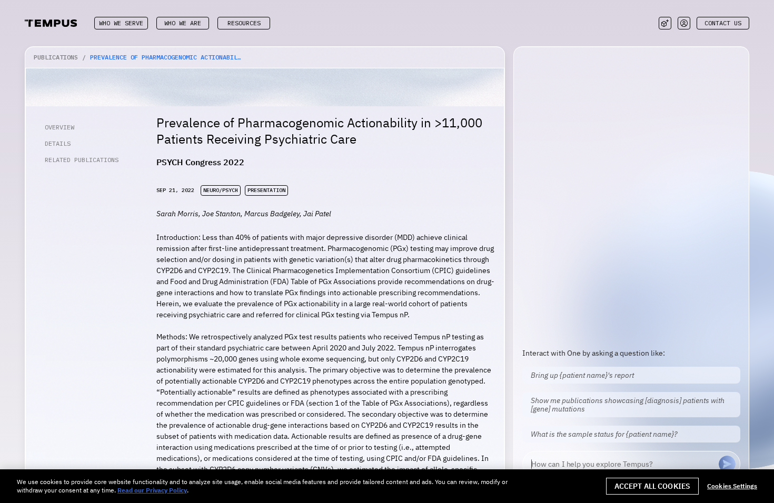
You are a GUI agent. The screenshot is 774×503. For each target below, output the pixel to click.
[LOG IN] (684, 23)
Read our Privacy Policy (152, 490)
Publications (56, 57)
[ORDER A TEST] (665, 23)
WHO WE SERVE (121, 23)
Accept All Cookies (652, 486)
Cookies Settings (732, 486)
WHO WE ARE (182, 23)
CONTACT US (722, 23)
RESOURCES (244, 23)
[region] (387, 486)
